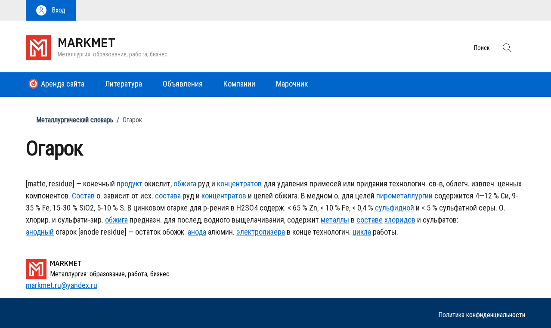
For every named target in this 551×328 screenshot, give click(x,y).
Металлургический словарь (74, 120)
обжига (184, 183)
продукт (129, 183)
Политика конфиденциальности (481, 315)
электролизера (260, 231)
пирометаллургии (404, 195)
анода (197, 231)
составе (369, 219)
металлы (335, 219)
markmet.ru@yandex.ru (61, 285)
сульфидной (394, 207)
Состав (83, 195)
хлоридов (399, 219)
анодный (40, 231)
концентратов (239, 183)
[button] (51, 10)
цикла (362, 231)
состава (168, 195)
